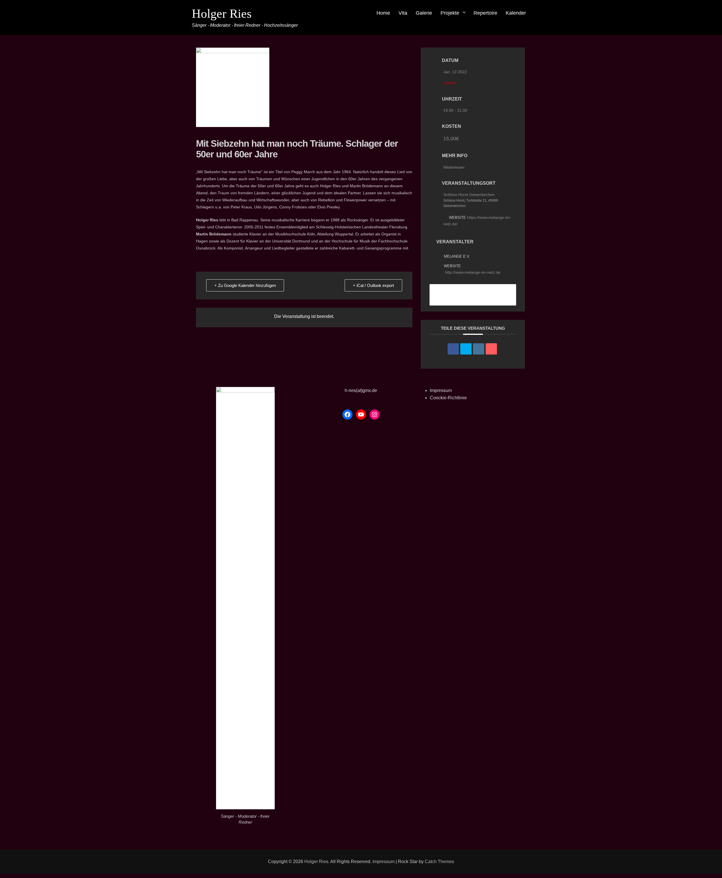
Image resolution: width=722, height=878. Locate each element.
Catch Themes (439, 861)
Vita (403, 13)
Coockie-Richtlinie (448, 397)
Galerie (424, 13)
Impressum (441, 390)
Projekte (450, 13)
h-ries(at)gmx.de (361, 390)
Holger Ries (222, 14)
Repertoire (485, 13)
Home (383, 13)
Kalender (516, 13)
